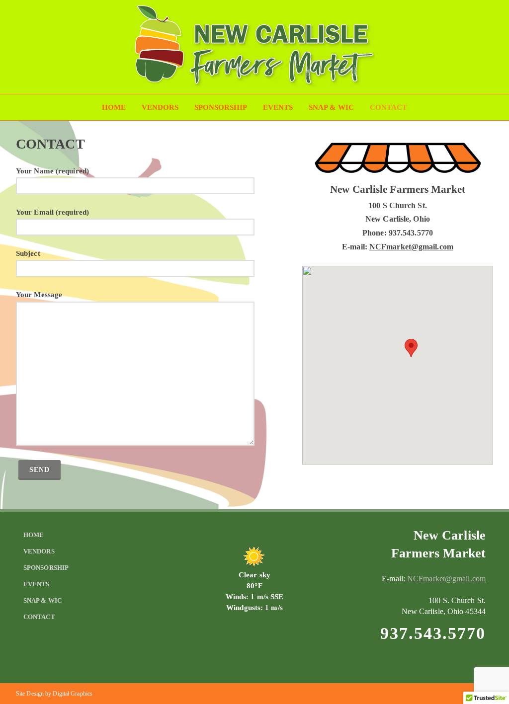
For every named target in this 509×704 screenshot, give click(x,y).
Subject (28, 253)
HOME (114, 107)
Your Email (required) (52, 212)
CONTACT (388, 107)
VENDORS (160, 107)
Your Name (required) (52, 171)
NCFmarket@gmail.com (411, 246)
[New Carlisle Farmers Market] (254, 85)
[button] (411, 348)
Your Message (39, 295)
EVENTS (278, 107)
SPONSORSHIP (220, 107)
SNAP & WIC (331, 107)
